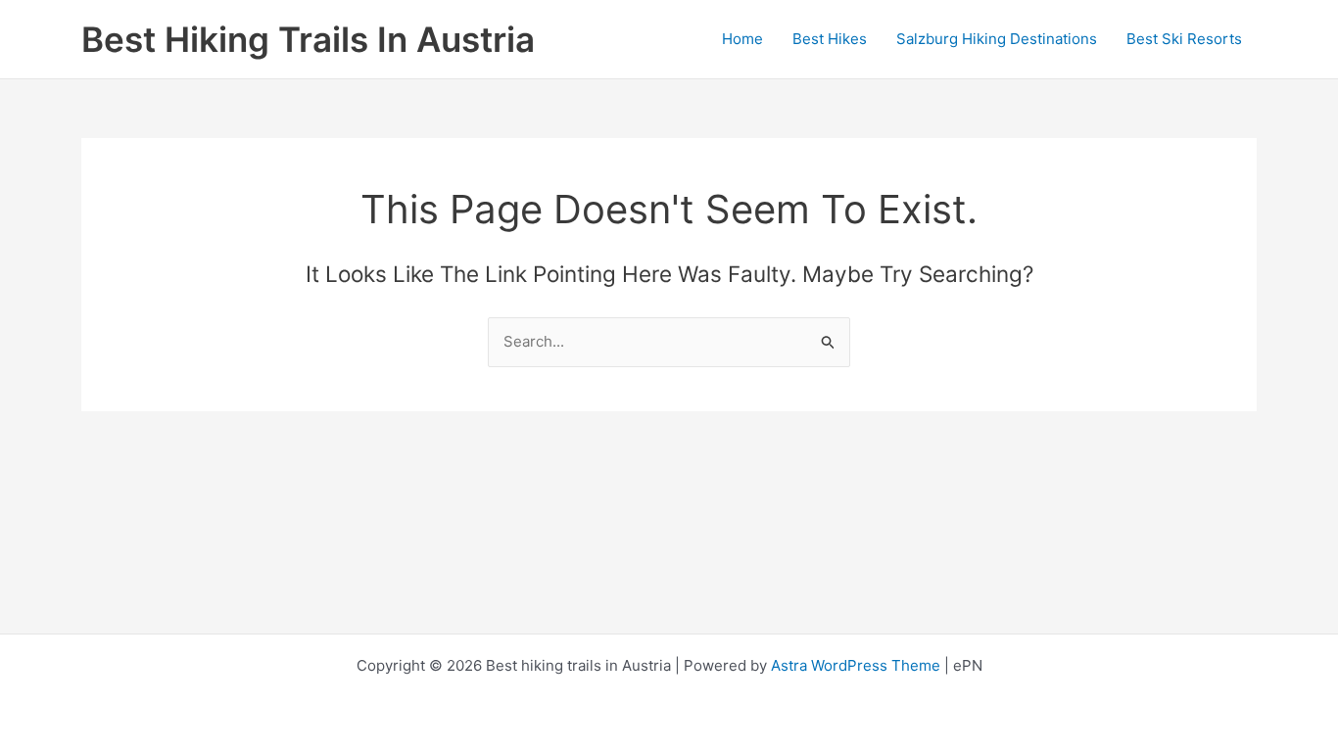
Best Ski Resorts (1184, 38)
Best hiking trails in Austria (308, 39)
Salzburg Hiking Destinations (996, 38)
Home (742, 38)
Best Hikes (829, 38)
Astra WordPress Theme (855, 665)
